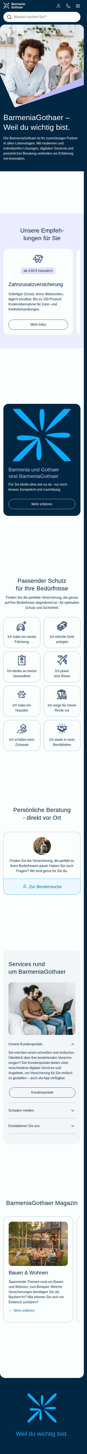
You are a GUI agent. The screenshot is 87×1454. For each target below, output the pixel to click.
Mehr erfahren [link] (41, 504)
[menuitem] (58, 5)
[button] (21, 632)
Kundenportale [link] (42, 1092)
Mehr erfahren (24, 1310)
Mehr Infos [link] (38, 324)
